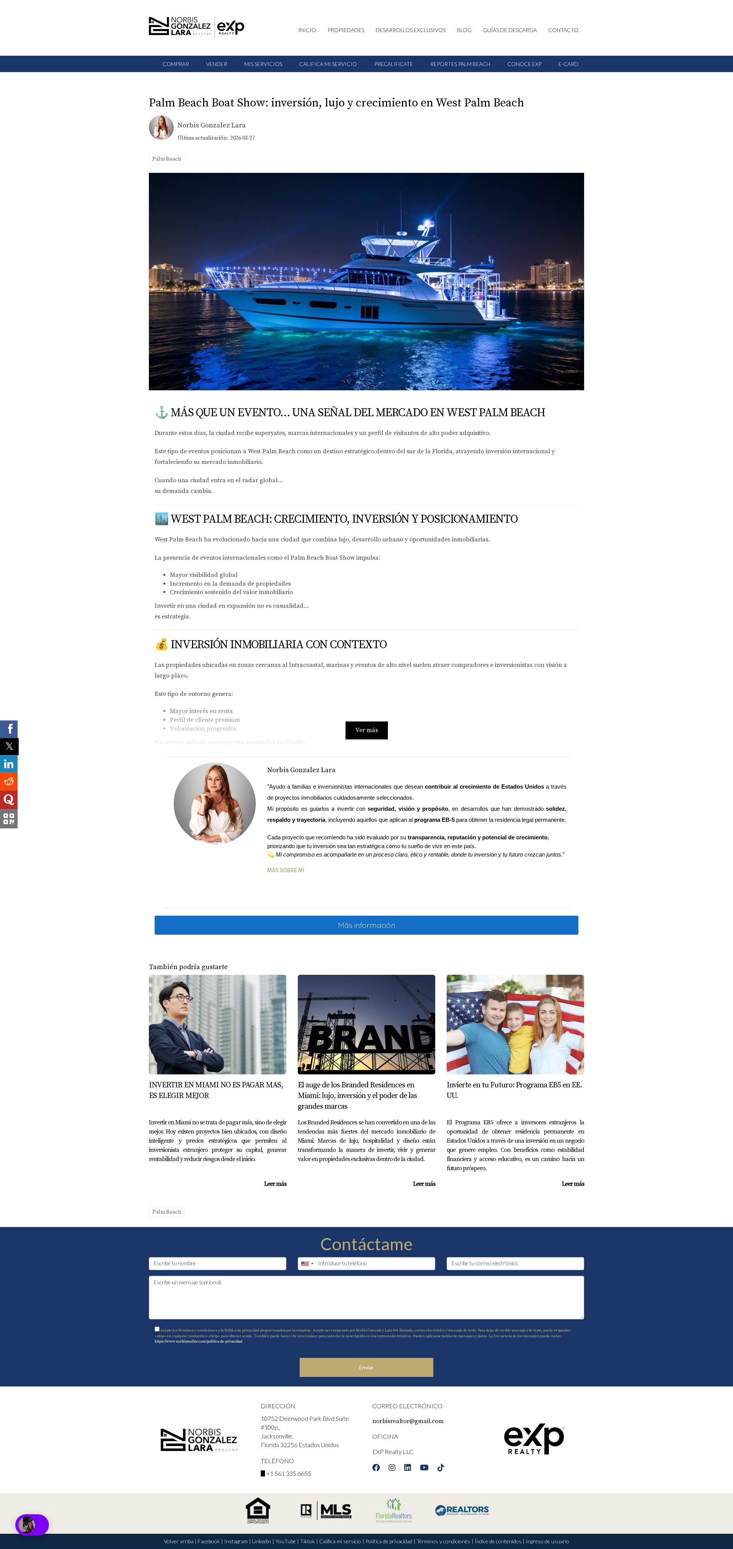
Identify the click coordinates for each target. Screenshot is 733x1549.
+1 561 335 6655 (288, 1473)
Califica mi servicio (340, 1541)
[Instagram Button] (392, 1468)
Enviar (366, 1367)
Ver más (366, 730)
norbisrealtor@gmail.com (408, 1421)
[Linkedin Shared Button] (9, 764)
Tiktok (307, 1541)
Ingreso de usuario (547, 1541)
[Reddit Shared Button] (9, 782)
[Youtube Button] (424, 1468)
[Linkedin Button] (407, 1468)
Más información (367, 925)
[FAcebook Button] (376, 1468)
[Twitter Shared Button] (9, 746)
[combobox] (307, 1264)
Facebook (209, 1541)
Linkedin (261, 1541)
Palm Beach (166, 159)
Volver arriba (179, 1541)
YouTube (285, 1541)
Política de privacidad (388, 1541)
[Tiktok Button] (441, 1468)
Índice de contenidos (498, 1541)
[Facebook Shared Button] (9, 729)
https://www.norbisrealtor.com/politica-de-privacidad (198, 1341)
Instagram (236, 1541)
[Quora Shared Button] (9, 800)
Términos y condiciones (443, 1541)
